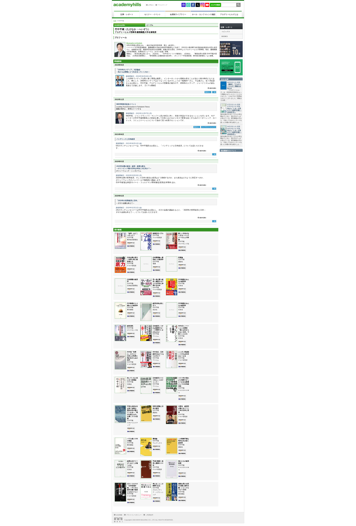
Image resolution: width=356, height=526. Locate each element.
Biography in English (134, 43)
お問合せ (151, 5)
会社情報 (119, 515)
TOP (114, 21)
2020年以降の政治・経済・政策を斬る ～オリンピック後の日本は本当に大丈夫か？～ (133, 167)
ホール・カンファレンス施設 (203, 14)
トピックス (226, 32)
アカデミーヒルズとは (229, 14)
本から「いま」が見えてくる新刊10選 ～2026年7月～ (234, 110)
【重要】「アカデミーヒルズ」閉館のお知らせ (234, 86)
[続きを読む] (212, 88)
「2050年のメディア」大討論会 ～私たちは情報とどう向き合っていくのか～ (133, 71)
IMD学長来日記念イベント (126, 104)
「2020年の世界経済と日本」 (127, 201)
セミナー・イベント (152, 14)
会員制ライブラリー (178, 14)
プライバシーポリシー (134, 515)
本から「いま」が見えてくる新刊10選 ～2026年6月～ (234, 132)
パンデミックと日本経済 (125, 139)
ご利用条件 (149, 515)
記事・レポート (127, 14)
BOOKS (225, 36)
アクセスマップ (162, 5)
